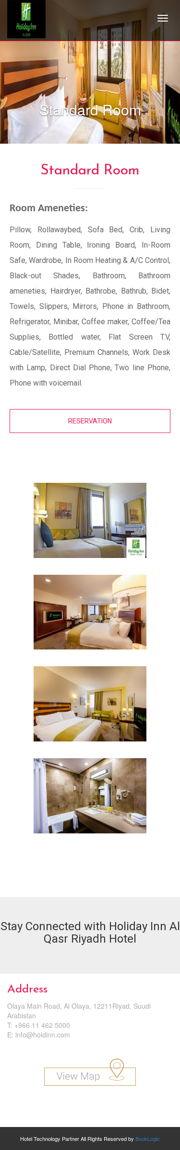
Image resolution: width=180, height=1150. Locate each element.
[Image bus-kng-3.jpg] (90, 616)
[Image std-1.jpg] (90, 524)
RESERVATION (90, 421)
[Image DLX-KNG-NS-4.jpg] (90, 799)
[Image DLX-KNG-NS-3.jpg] (90, 707)
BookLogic (147, 1138)
